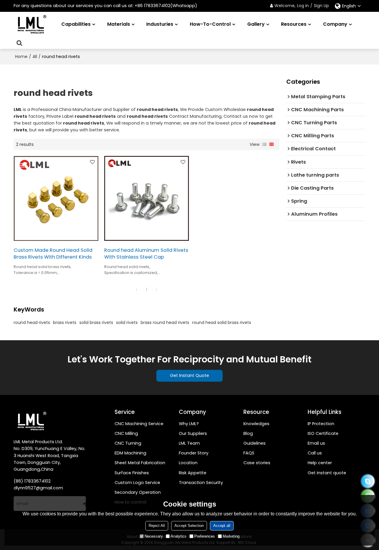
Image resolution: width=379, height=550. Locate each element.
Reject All (157, 525)
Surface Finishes (132, 473)
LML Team (189, 443)
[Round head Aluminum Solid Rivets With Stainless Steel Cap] (146, 198)
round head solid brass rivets (221, 322)
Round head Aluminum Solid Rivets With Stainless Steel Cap (146, 253)
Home (21, 56)
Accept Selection (189, 525)
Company (335, 24)
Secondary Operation (138, 492)
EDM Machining (130, 453)
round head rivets (32, 322)
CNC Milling (126, 433)
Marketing (231, 536)
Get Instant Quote (189, 375)
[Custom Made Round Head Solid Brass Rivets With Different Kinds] (56, 198)
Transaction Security (201, 483)
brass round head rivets (165, 322)
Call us (315, 453)
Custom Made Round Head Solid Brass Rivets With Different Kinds (53, 253)
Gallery (256, 24)
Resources (293, 24)
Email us (316, 443)
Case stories (256, 463)
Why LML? (189, 424)
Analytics (179, 536)
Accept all (221, 525)
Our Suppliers (193, 433)
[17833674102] (368, 481)
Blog (248, 433)
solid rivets (127, 322)
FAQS (248, 453)
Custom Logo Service (137, 483)
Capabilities (76, 24)
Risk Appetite (192, 473)
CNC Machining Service (139, 424)
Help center (320, 463)
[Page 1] (136, 289)
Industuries (159, 24)
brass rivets (64, 322)
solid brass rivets (96, 322)
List (264, 144)
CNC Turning (128, 443)
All (35, 56)
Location (188, 463)
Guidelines (254, 443)
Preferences (204, 536)
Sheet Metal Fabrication (140, 463)
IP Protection (321, 424)
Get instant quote (327, 473)
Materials (118, 24)
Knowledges (256, 424)
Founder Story (193, 453)
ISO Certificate (323, 433)
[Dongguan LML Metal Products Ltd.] (31, 24)
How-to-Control (210, 24)
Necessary (153, 536)
